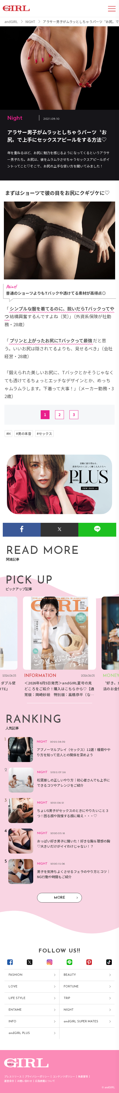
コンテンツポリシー (64, 1076)
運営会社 (9, 1081)
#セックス (44, 433)
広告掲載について (45, 1081)
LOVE (13, 986)
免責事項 (83, 1076)
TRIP (67, 998)
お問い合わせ (24, 1081)
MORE (59, 898)
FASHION (15, 975)
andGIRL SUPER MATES (81, 1021)
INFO (12, 1021)
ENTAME (15, 1010)
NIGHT (69, 1010)
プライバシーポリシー (37, 1076)
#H (8, 433)
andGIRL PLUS (19, 1033)
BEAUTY (70, 975)
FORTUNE (71, 986)
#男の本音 (23, 433)
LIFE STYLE (17, 998)
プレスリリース (13, 1076)
